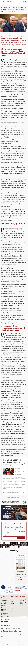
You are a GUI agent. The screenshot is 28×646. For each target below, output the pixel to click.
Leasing (12, 603)
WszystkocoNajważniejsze (14, 497)
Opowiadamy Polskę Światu (22, 606)
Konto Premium (4, 3)
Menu (25, 1)
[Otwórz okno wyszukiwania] (26, 4)
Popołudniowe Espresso (23, 603)
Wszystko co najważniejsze (18, 644)
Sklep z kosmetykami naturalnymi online (14, 616)
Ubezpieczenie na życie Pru (14, 612)
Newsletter (12, 3)
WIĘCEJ (2, 636)
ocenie (7, 333)
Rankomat (13, 601)
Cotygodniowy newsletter (23, 600)
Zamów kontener (14, 606)
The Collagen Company (13, 609)
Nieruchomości (14, 605)
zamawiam (20, 582)
